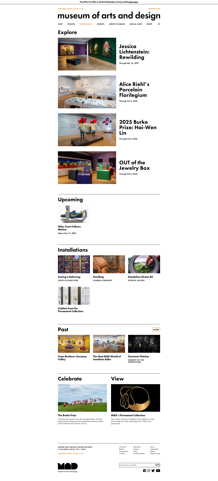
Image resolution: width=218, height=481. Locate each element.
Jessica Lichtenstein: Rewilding (134, 52)
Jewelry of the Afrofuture (136, 361)
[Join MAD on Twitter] (153, 471)
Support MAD (154, 9)
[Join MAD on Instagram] (148, 471)
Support (136, 449)
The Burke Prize (67, 415)
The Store (122, 447)
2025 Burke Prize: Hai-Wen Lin (138, 128)
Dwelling (98, 277)
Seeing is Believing (69, 277)
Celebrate (70, 379)
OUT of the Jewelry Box (134, 165)
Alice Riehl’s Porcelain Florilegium (134, 90)
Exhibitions (86, 24)
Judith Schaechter (68, 281)
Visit (60, 24)
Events (100, 24)
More (156, 330)
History (152, 451)
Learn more (133, 2)
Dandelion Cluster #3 (140, 277)
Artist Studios (117, 24)
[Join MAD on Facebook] (144, 471)
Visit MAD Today (65, 9)
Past (63, 329)
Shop (149, 24)
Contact (122, 453)
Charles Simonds (102, 281)
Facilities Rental (139, 453)
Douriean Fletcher (138, 356)
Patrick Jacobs (136, 281)
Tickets (71, 24)
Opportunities (155, 453)
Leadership (154, 449)
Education (137, 447)
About (152, 447)
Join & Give (136, 24)
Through (129, 63)
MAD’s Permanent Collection (128, 415)
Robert (121, 449)
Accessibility (123, 451)
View (117, 379)
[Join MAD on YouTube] (158, 471)
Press (135, 451)
